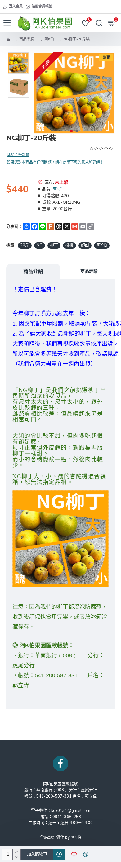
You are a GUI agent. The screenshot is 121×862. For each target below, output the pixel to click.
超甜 (85, 245)
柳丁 (54, 245)
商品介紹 (33, 271)
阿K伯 (49, 39)
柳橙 (69, 245)
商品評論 (89, 271)
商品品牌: (27, 39)
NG (40, 245)
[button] (40, 93)
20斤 (24, 245)
